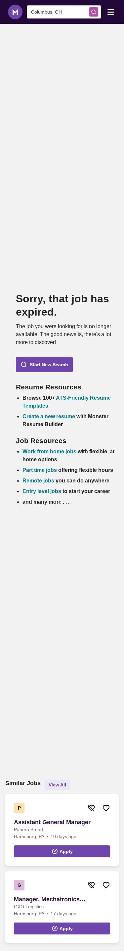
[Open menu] (110, 11)
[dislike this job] (91, 808)
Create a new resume (49, 416)
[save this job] (106, 808)
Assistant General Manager (52, 822)
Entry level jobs (41, 491)
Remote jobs (38, 480)
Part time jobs (39, 470)
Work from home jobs (49, 451)
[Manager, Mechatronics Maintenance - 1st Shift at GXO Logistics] (62, 907)
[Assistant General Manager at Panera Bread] (62, 830)
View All (57, 784)
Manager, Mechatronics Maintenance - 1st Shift (47, 899)
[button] (44, 364)
